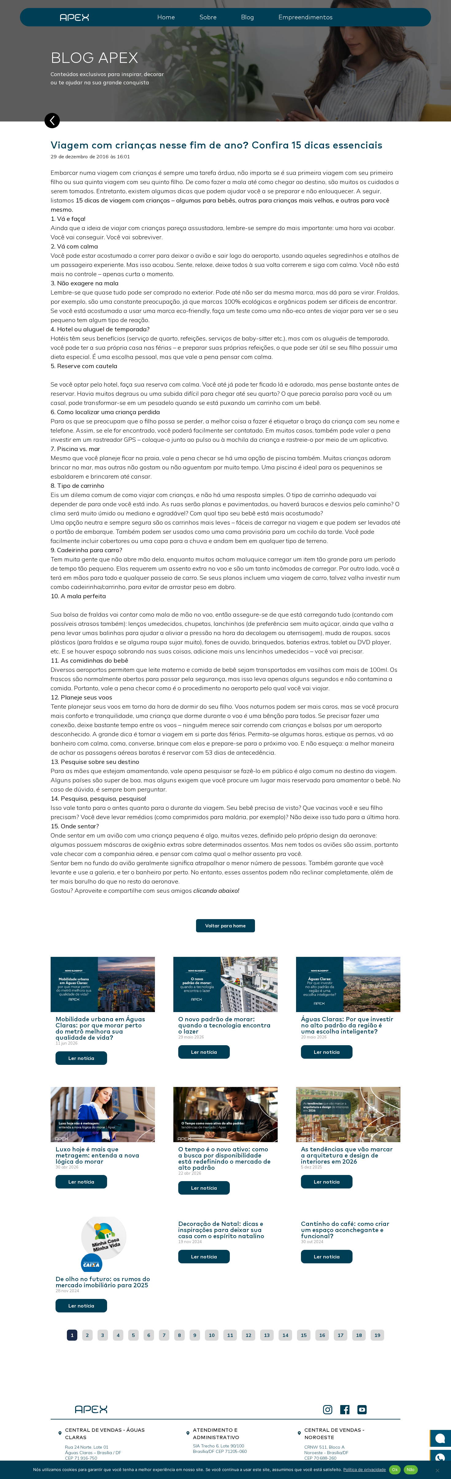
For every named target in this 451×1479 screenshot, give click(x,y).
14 (287, 1334)
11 (232, 1334)
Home (166, 17)
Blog (247, 17)
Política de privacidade (364, 1469)
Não (411, 1469)
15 (305, 1334)
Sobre (208, 17)
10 (213, 1334)
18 (361, 1334)
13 (269, 1334)
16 (324, 1334)
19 (379, 1334)
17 (342, 1334)
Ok (395, 1469)
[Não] (437, 1471)
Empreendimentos (306, 17)
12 (250, 1334)
